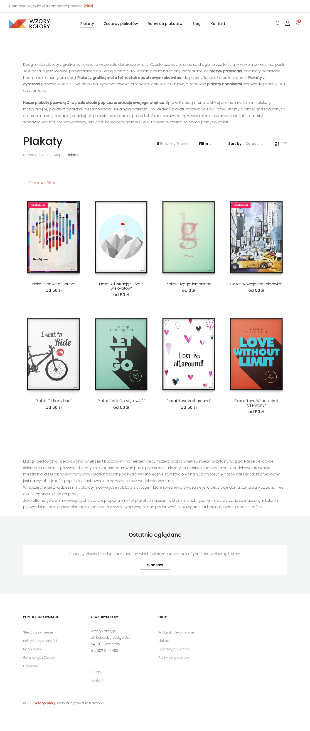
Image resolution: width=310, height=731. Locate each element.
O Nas (96, 672)
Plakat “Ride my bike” (53, 401)
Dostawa (30, 665)
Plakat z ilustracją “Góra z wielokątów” (121, 286)
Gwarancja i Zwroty (39, 657)
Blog (196, 23)
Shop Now (155, 565)
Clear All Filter (42, 183)
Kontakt (218, 23)
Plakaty (87, 23)
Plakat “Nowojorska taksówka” (256, 284)
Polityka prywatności (40, 640)
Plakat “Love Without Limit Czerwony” (256, 403)
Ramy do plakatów (165, 23)
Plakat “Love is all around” (189, 401)
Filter (203, 143)
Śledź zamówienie (38, 632)
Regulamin (32, 649)
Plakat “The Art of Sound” (53, 284)
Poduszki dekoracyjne (176, 632)
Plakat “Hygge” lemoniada (189, 284)
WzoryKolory (44, 703)
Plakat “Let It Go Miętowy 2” (121, 401)
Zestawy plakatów (121, 23)
